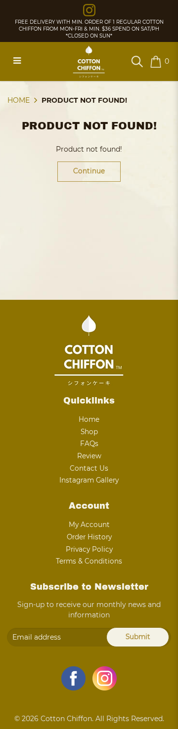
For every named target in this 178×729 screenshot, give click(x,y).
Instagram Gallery (89, 480)
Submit (138, 637)
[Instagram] (89, 9)
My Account (89, 524)
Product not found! (84, 100)
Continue (89, 171)
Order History (89, 537)
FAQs (89, 443)
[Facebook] (73, 678)
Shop (89, 432)
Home (18, 100)
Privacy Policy (89, 549)
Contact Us (89, 468)
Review (89, 456)
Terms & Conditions (89, 561)
